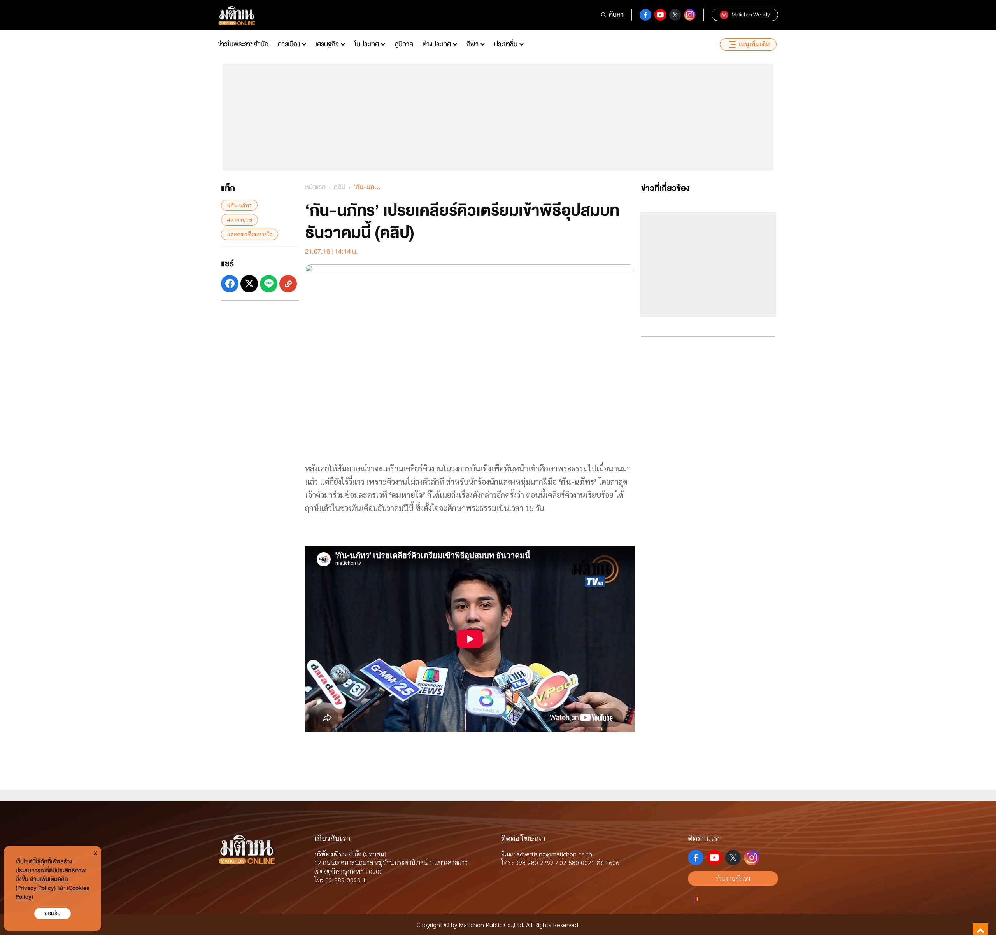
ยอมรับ (52, 913)
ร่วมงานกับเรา (733, 878)
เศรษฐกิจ (327, 44)
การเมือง (289, 44)
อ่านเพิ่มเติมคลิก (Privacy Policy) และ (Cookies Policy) (52, 888)
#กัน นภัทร (239, 204)
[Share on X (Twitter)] (249, 283)
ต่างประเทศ (437, 44)
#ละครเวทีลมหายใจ (249, 233)
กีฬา (472, 44)
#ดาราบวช (239, 219)
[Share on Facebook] (229, 283)
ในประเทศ (366, 44)
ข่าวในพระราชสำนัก (243, 44)
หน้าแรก (315, 187)
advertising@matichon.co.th (554, 854)
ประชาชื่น (505, 44)
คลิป (339, 187)
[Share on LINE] (268, 283)
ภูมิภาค (404, 44)
